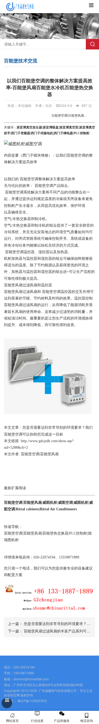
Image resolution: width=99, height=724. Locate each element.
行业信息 (37, 720)
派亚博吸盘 (51, 127)
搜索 (92, 44)
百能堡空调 (29, 179)
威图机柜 (50, 503)
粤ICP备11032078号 (32, 700)
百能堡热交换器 (55, 533)
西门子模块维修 (35, 155)
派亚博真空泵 (68, 127)
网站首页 (12, 720)
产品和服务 (62, 720)
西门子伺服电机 (42, 133)
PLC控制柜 (78, 533)
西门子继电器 (63, 133)
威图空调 (65, 503)
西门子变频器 (20, 133)
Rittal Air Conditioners (58, 509)
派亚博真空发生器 (29, 127)
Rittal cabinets (27, 509)
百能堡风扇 (13, 285)
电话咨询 (86, 720)
